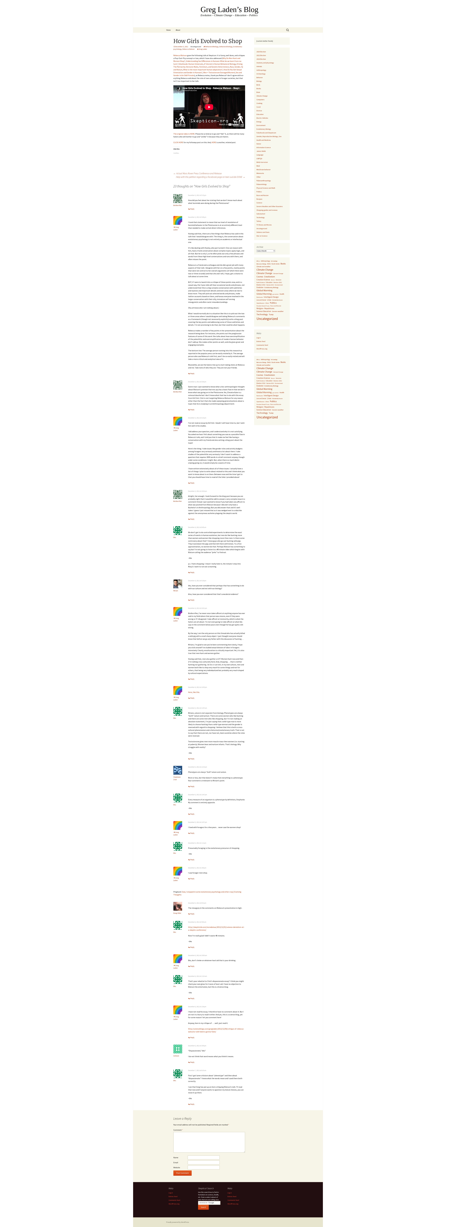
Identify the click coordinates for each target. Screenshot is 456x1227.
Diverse (259, 111)
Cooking (259, 103)
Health (281, 294)
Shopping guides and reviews (267, 210)
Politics (259, 192)
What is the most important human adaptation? (203, 69)
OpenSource (260, 303)
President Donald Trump (262, 306)
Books (258, 88)
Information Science (263, 147)
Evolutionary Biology (263, 129)
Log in (258, 338)
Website (176, 1167)
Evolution (260, 287)
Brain (258, 92)
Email (175, 1162)
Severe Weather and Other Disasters (269, 206)
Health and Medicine (263, 140)
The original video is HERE (184, 134)
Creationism (269, 276)
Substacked (260, 214)
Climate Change (262, 96)
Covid (258, 107)
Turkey (258, 221)
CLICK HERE (178, 142)
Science (259, 203)
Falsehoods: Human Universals (190, 64)
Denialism (278, 280)
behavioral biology (226, 47)
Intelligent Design (271, 297)
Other (258, 177)
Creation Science (263, 279)
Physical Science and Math (265, 188)
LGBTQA (259, 158)
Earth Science (260, 282)
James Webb (261, 151)
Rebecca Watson (189, 49)
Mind (258, 166)
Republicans (269, 308)
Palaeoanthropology (263, 181)
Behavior (259, 77)
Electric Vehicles (262, 118)
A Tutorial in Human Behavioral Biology (220, 64)
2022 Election (261, 55)
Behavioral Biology (211, 47)
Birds (258, 85)
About (178, 30)
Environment (260, 125)
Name (175, 1157)
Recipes (259, 199)
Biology (259, 81)
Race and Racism (262, 195)
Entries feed (260, 341)
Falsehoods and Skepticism (266, 133)
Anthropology (261, 70)
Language (259, 155)
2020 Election (261, 52)
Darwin (273, 280)
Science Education (263, 311)
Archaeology (261, 74)
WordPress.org (261, 349)
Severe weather (278, 311)
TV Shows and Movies (264, 225)
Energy (258, 122)
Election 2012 (277, 282)
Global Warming (264, 290)
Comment (178, 1130)
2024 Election (261, 59)
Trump (271, 314)
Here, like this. (194, 692)
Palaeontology (261, 184)
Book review (276, 264)
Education (260, 114)
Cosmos (259, 276)
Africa (258, 261)
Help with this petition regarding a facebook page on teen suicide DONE (210, 176)
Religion (259, 308)
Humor (258, 144)
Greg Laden (203, 49)
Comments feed (262, 345)
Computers (260, 100)
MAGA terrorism (262, 162)
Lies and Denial (261, 300)
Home (168, 30)
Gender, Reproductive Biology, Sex (268, 136)
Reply (192, 209)
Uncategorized (261, 228)
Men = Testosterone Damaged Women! (219, 72)
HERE (213, 142)
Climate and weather (263, 267)
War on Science (261, 236)
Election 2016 (260, 285)
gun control (275, 294)
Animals (259, 66)
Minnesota (260, 173)
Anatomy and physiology (265, 63)
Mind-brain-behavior (263, 169)
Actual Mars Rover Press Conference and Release (197, 173)
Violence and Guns (262, 232)
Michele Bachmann (277, 300)
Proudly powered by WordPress (177, 1222)
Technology (260, 217)
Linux (269, 300)
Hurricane (259, 297)
